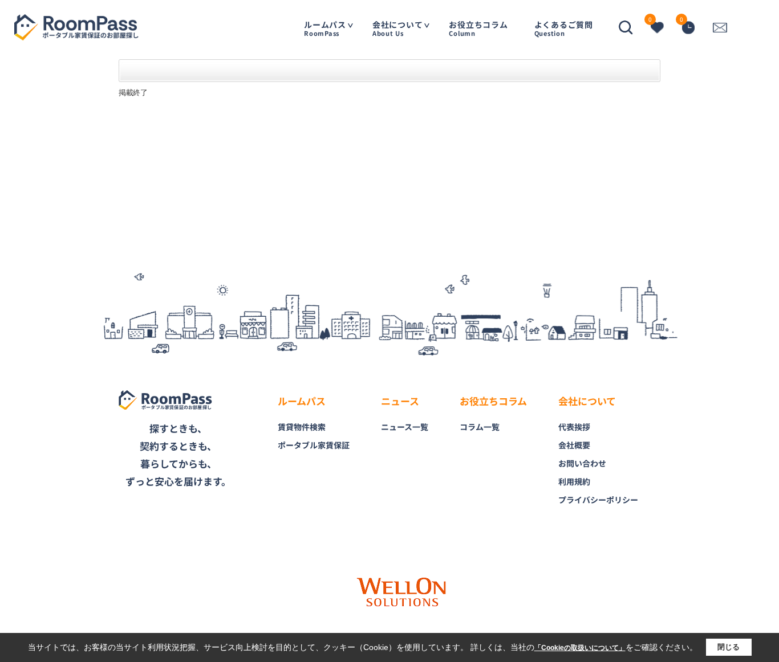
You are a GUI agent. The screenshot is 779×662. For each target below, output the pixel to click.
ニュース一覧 (404, 426)
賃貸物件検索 (302, 426)
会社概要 (574, 445)
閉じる (728, 647)
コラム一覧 (480, 426)
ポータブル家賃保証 (314, 445)
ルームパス (325, 28)
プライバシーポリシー (598, 499)
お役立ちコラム (478, 28)
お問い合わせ (582, 463)
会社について (397, 28)
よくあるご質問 (563, 28)
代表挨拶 (574, 426)
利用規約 (574, 481)
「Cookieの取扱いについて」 (580, 648)
